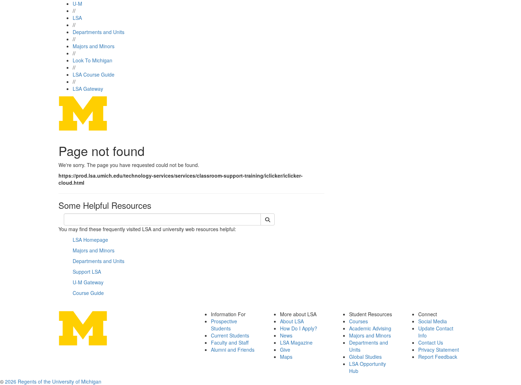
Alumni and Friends (232, 349)
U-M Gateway (88, 282)
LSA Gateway (88, 88)
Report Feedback (437, 356)
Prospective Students (224, 325)
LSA (77, 17)
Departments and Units (98, 31)
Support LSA (87, 271)
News (286, 335)
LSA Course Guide (93, 74)
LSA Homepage (90, 239)
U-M (77, 3)
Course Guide (88, 292)
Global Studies (365, 356)
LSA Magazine (296, 342)
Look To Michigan (92, 60)
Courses (358, 321)
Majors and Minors (93, 46)
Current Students (230, 335)
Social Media (432, 321)
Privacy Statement (438, 349)
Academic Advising (370, 328)
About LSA (292, 321)
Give (285, 349)
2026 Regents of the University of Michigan (53, 381)
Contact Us (430, 342)
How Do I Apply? (298, 328)
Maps (286, 356)
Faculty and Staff (229, 342)
